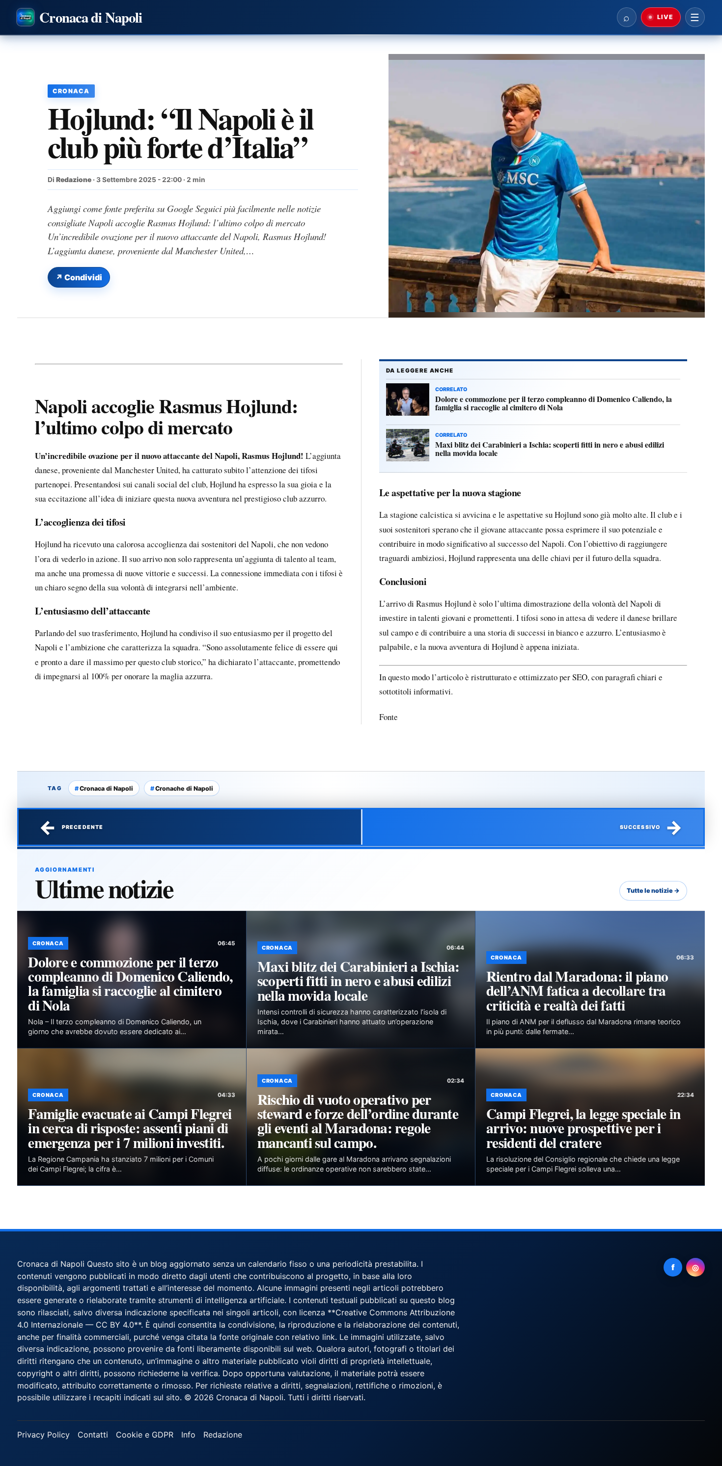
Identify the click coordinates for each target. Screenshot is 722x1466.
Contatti (93, 1434)
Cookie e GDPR (144, 1434)
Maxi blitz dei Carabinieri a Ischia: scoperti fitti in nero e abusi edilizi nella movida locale (358, 981)
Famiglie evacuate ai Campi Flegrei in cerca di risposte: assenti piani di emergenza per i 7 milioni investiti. (129, 1128)
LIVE (664, 17)
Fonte (388, 716)
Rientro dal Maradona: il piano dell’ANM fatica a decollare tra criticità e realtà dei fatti (577, 990)
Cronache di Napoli (184, 788)
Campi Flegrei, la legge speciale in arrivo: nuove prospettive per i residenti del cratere (583, 1128)
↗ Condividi (79, 277)
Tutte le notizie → (653, 890)
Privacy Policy (43, 1434)
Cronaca (71, 91)
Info (188, 1434)
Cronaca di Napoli (106, 788)
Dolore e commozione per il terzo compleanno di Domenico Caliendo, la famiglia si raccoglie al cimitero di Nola (130, 983)
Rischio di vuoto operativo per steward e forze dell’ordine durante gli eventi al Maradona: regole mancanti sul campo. (357, 1121)
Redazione (73, 180)
